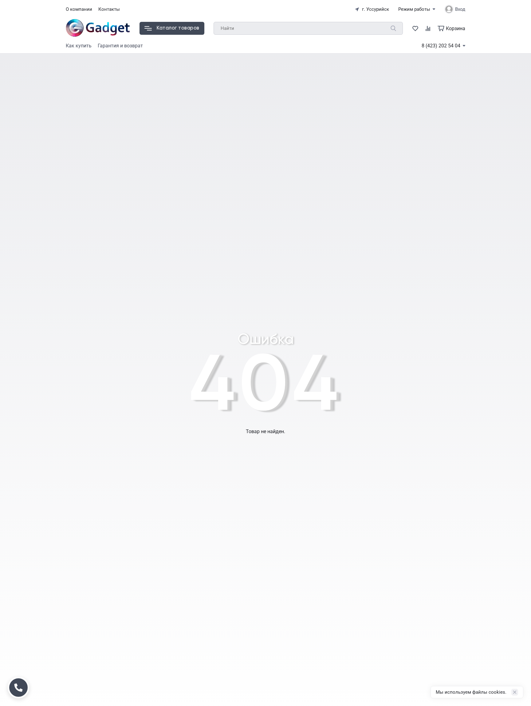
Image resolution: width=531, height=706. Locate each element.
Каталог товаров (177, 28)
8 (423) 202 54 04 (441, 46)
